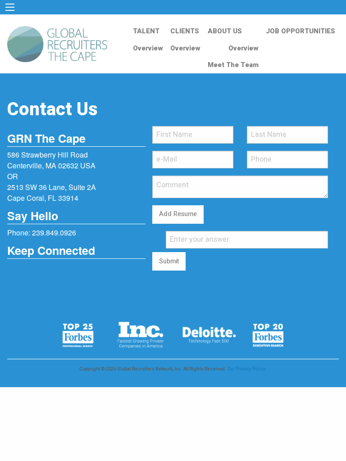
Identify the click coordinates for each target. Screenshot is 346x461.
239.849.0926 (54, 232)
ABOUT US (225, 31)
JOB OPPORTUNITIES (300, 31)
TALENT (146, 31)
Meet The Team (233, 65)
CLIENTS (184, 31)
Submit (169, 261)
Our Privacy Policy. (247, 369)
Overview (148, 48)
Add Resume (178, 214)
